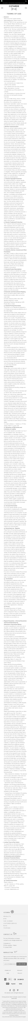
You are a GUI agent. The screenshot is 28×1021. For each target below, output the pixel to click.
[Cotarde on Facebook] (10, 990)
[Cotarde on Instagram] (14, 990)
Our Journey (8, 921)
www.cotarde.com (8, 20)
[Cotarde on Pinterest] (18, 990)
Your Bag (7, 928)
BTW (5, 918)
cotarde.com (13, 1001)
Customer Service (10, 923)
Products (7, 916)
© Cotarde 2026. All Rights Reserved (14, 992)
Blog (5, 925)
